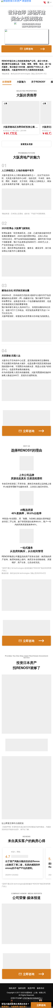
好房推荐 (6, 81)
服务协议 (40, 988)
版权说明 (22, 988)
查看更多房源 (27, 144)
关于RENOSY (38, 81)
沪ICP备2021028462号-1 (32, 998)
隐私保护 (12, 988)
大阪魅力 (21, 81)
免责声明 (31, 988)
